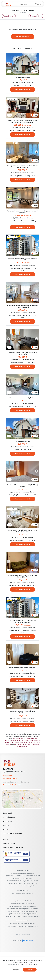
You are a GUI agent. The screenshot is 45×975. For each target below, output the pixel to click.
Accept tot (29, 970)
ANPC (5, 839)
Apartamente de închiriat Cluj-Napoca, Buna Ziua (22, 911)
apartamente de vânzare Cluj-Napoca (25, 738)
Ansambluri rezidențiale (12, 833)
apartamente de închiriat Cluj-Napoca (16, 740)
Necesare (13, 964)
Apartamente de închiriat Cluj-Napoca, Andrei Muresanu (23, 916)
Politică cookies (9, 843)
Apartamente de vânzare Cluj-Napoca (22, 873)
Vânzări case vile (22, 890)
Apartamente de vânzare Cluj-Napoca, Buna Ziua (22, 883)
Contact (6, 829)
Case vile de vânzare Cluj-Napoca (22, 893)
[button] (41, 16)
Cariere (6, 825)
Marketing (33, 964)
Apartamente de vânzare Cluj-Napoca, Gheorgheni (22, 881)
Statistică (23, 964)
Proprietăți (7, 813)
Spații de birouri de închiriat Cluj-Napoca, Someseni (22, 926)
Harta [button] (36, 71)
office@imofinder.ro (10, 778)
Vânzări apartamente (22, 870)
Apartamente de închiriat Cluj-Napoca (22, 903)
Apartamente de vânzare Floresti (22, 878)
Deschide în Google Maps (12, 785)
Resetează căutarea (22, 36)
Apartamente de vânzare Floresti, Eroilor (22, 886)
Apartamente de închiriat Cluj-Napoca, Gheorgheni (22, 908)
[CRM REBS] (27, 940)
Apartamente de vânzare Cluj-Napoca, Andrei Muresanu (22, 875)
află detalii (26, 960)
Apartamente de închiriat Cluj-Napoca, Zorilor (22, 906)
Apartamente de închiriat (22, 901)
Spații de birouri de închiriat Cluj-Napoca (22, 923)
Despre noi (7, 821)
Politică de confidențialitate (13, 847)
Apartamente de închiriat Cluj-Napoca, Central (22, 914)
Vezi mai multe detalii (22, 89)
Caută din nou (9, 16)
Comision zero (9, 817)
